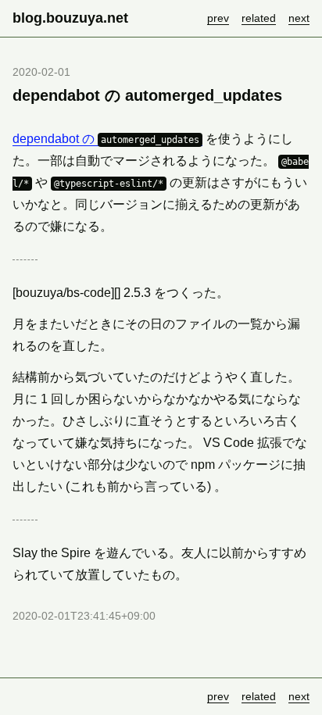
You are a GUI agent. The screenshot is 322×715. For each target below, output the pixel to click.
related (259, 18)
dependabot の (106, 138)
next (298, 18)
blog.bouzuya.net (70, 18)
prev (218, 18)
